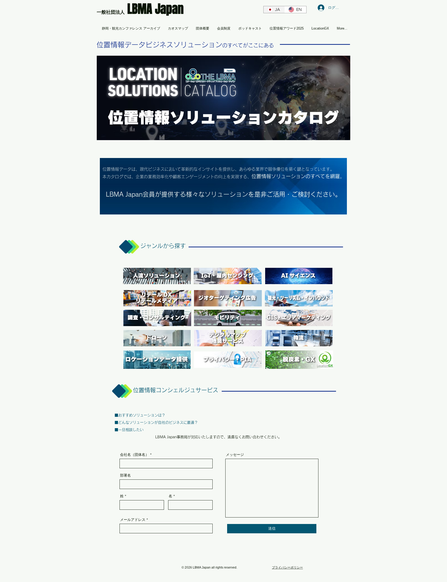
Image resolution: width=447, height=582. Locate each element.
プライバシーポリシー (287, 567)
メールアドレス (132, 519)
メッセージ (235, 454)
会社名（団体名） (134, 454)
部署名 (125, 475)
